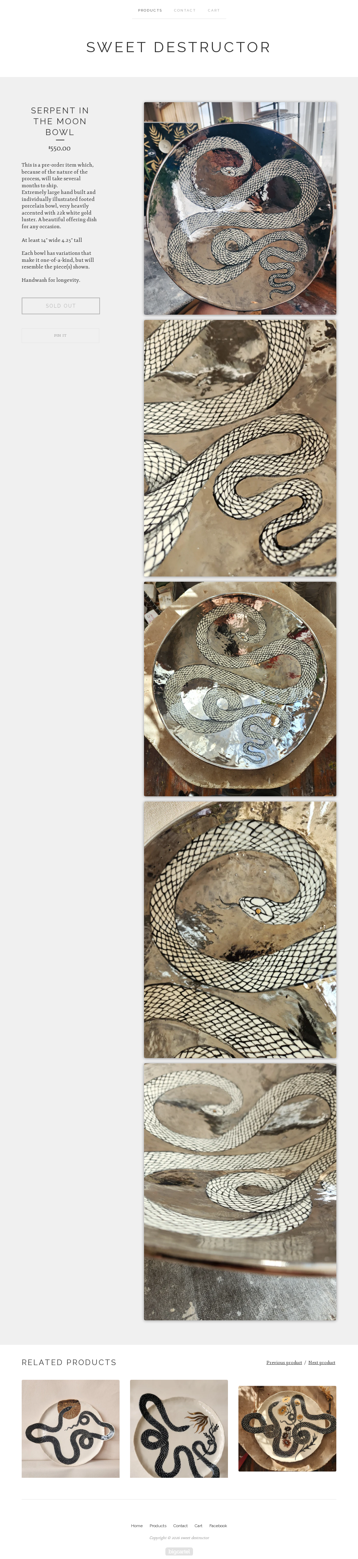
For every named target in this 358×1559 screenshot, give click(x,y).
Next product (321, 1362)
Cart (214, 10)
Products (150, 10)
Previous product (284, 1362)
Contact (185, 10)
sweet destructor (179, 47)
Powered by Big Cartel (179, 1551)
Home (137, 1525)
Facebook (218, 1525)
